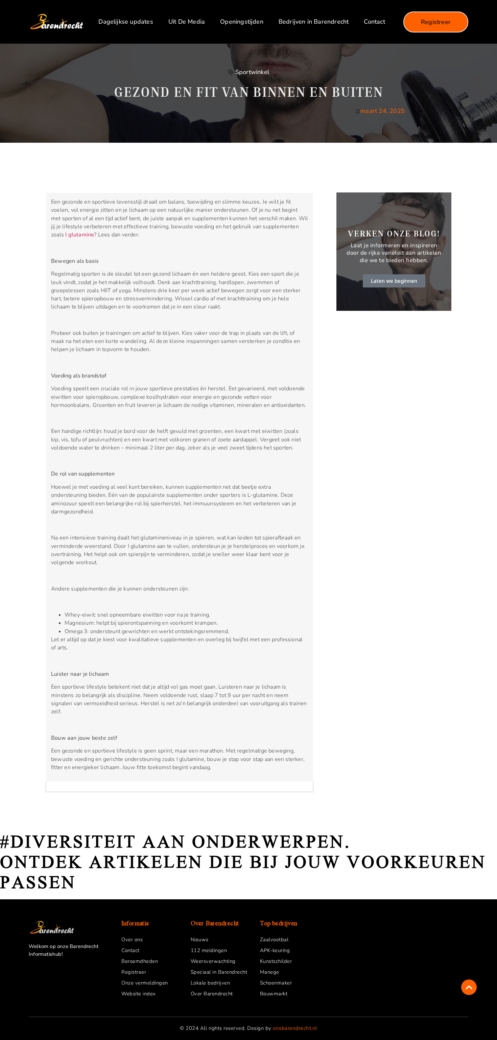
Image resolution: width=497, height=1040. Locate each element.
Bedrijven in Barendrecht (314, 22)
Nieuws (200, 939)
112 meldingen (209, 950)
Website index (138, 993)
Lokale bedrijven (210, 982)
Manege (269, 972)
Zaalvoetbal (274, 939)
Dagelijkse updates (125, 22)
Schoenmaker (276, 982)
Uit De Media (186, 22)
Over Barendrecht (212, 993)
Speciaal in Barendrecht (219, 972)
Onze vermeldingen (144, 982)
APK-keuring (275, 950)
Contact (374, 22)
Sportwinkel (252, 72)
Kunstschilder (276, 961)
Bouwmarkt (274, 993)
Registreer (133, 972)
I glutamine (79, 234)
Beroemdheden (139, 961)
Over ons (132, 939)
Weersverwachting (213, 961)
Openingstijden (241, 22)
